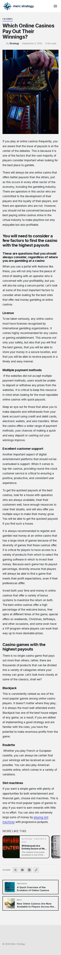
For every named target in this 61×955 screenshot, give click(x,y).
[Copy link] (36, 870)
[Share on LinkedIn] (29, 870)
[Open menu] (55, 6)
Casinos (8, 19)
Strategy (14, 43)
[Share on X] (15, 870)
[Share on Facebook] (22, 870)
